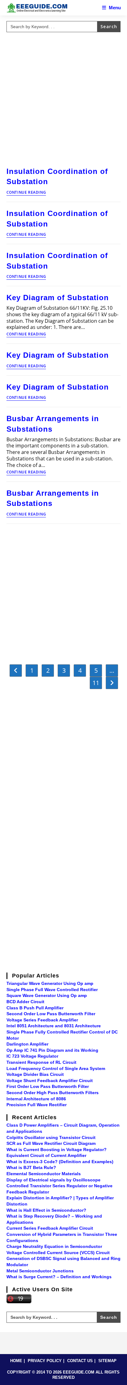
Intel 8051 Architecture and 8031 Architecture (53, 1025)
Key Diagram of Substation (57, 297)
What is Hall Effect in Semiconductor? (46, 1210)
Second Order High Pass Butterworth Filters (52, 1092)
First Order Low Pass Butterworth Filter (47, 1086)
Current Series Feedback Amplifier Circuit (49, 1228)
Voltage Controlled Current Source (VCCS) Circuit (58, 1252)
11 (95, 683)
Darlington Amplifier (27, 1044)
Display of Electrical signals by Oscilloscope (53, 1179)
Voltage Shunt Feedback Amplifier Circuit (49, 1080)
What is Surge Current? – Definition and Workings (59, 1276)
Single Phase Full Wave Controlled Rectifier (52, 989)
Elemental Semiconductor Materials (43, 1173)
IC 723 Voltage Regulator (32, 1056)
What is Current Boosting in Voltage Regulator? (56, 1149)
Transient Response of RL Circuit (41, 1062)
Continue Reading (26, 193)
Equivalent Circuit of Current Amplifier (46, 1155)
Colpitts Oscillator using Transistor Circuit (51, 1137)
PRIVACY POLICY (45, 1360)
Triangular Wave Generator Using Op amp (49, 983)
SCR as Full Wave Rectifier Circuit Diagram (51, 1143)
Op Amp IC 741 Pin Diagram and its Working (52, 1050)
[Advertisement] (63, 98)
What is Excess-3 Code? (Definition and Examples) (59, 1161)
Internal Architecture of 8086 (36, 1098)
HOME (16, 1360)
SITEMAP (107, 1360)
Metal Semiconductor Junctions (40, 1270)
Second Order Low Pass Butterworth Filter (50, 1013)
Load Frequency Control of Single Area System (55, 1068)
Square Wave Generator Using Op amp (46, 995)
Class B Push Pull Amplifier (34, 1007)
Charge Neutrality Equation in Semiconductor (54, 1246)
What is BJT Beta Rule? (31, 1167)
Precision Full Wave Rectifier (36, 1104)
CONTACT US (80, 1360)
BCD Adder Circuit (25, 1001)
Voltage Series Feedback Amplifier (42, 1019)
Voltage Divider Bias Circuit (35, 1074)
